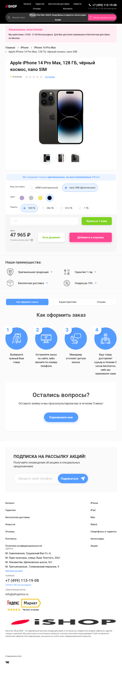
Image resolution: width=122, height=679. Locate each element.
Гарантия (39, 4)
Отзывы (37, 8)
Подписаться (69, 478)
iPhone (33, 15)
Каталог (27, 4)
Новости (77, 4)
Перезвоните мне (61, 417)
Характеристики (67, 302)
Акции (58, 20)
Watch (48, 15)
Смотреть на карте (14, 571)
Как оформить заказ (27, 302)
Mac (43, 15)
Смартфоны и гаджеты (63, 15)
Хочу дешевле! (51, 237)
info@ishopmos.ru (16, 594)
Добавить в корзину (91, 237)
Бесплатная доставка (58, 4)
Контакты (67, 8)
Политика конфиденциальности (23, 545)
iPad (38, 15)
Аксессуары (80, 15)
